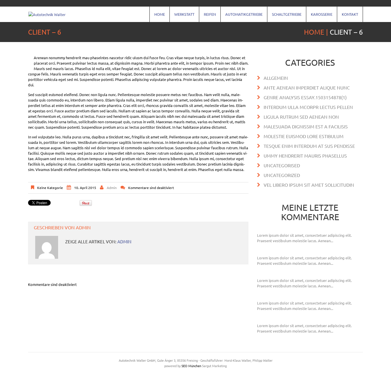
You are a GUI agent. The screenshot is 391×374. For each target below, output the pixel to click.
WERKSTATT (182, 17)
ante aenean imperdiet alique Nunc (307, 87)
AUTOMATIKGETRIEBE (241, 17)
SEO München (191, 365)
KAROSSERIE (319, 17)
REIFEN (207, 17)
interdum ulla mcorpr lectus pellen (308, 107)
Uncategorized (282, 175)
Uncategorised (282, 165)
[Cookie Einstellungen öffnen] (12, 366)
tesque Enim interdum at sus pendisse (309, 146)
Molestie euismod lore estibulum (303, 136)
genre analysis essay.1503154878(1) (305, 97)
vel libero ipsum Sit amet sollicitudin (309, 185)
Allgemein (276, 78)
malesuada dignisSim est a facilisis (306, 126)
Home (157, 17)
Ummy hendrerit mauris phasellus (305, 155)
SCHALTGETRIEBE (284, 17)
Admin (112, 187)
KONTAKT (347, 17)
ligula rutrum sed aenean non (301, 117)
